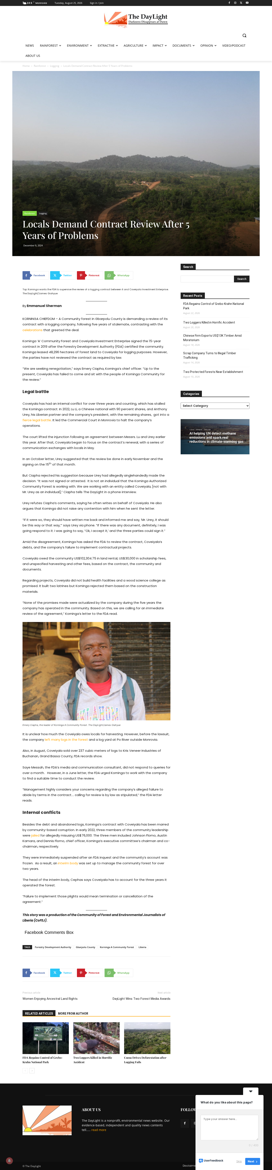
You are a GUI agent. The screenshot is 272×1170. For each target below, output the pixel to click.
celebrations (32, 330)
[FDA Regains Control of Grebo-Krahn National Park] (46, 1038)
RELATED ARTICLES (39, 1013)
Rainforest (40, 66)
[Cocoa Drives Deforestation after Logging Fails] (147, 1038)
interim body (68, 863)
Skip (239, 1161)
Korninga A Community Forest (117, 947)
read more (98, 1130)
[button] (244, 35)
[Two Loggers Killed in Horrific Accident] (96, 1038)
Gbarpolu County (85, 947)
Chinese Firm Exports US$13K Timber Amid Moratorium (212, 338)
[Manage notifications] (9, 1160)
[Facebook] (229, 3)
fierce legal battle (37, 420)
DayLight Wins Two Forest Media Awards (141, 999)
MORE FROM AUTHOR (73, 1013)
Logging (54, 66)
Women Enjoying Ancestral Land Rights (50, 999)
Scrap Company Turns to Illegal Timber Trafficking (209, 355)
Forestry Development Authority (53, 947)
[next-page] (32, 1070)
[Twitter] (241, 3)
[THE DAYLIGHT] (136, 20)
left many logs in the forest (66, 739)
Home (26, 66)
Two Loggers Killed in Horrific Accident (209, 322)
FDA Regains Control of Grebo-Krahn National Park (213, 306)
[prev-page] (25, 1070)
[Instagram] (235, 3)
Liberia (142, 947)
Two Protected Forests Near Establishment (213, 372)
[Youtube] (247, 3)
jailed (35, 835)
